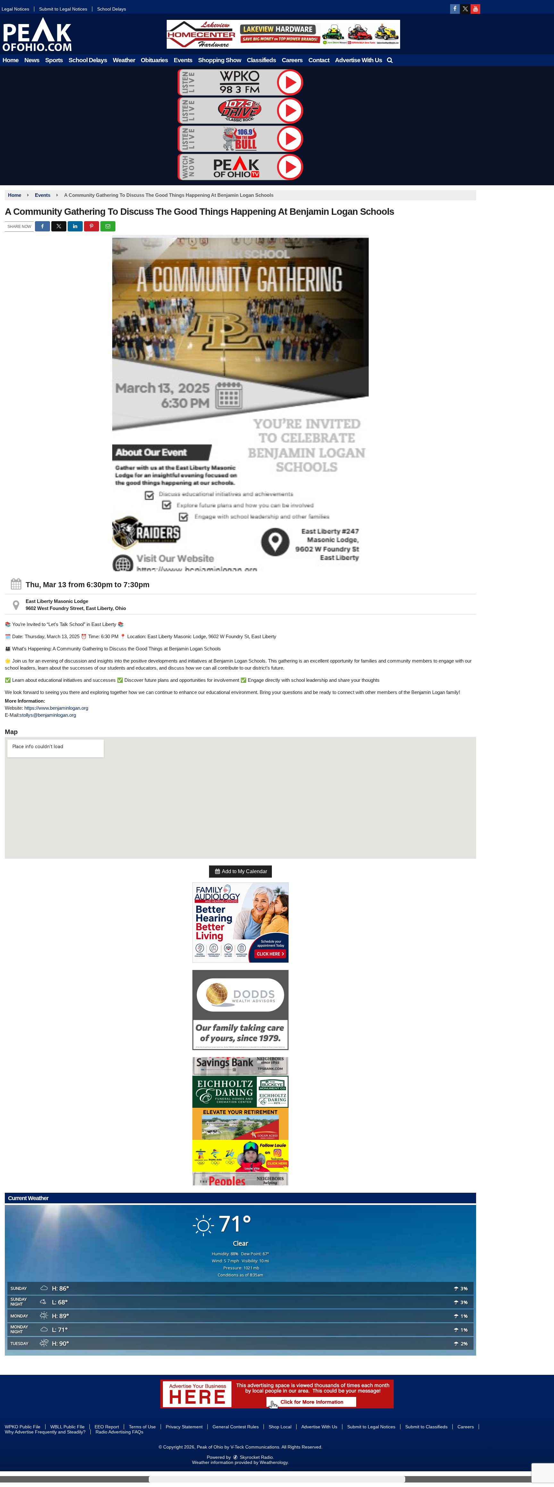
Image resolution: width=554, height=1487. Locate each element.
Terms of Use (142, 1426)
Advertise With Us (358, 60)
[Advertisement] (283, 34)
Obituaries (154, 60)
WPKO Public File (22, 1426)
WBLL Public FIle (67, 1426)
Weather (124, 60)
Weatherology (274, 1462)
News (31, 60)
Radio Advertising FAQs (119, 1431)
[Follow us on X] (465, 9)
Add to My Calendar (244, 871)
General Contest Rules (236, 1426)
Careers (292, 60)
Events (183, 60)
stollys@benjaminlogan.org (48, 715)
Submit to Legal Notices (63, 9)
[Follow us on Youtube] (475, 9)
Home (11, 60)
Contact (318, 60)
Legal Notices (15, 9)
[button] (389, 60)
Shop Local (280, 1426)
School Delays (111, 9)
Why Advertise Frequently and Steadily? (45, 1431)
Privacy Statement (184, 1426)
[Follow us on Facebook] (455, 9)
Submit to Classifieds (426, 1426)
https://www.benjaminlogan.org (56, 708)
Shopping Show (219, 60)
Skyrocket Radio (256, 1457)
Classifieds (261, 60)
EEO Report (107, 1426)
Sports (54, 60)
